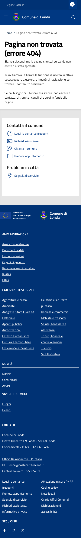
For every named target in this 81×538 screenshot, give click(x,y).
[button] (17, 4)
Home (8, 33)
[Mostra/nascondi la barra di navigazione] (5, 16)
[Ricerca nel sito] (73, 17)
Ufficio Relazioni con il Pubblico (22, 459)
